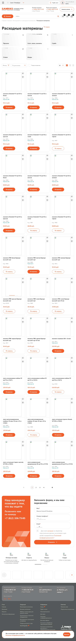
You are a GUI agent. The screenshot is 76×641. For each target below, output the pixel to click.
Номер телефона (42, 516)
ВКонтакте (9, 599)
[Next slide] (72, 575)
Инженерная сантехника (26, 607)
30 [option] (59, 65)
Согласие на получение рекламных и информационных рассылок (47, 628)
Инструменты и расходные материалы (27, 620)
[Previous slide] (4, 575)
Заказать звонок (66, 9)
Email (39, 524)
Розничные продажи (51, 7)
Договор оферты (44, 620)
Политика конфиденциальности (15, 635)
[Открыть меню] (3, 3)
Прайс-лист (55, 2)
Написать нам (64, 607)
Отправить (51, 542)
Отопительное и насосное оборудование (26, 616)
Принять (67, 634)
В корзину (9, 107)
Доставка (42, 614)
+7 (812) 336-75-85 (38, 9)
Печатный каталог (45, 611)
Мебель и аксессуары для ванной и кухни (26, 612)
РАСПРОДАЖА (24, 625)
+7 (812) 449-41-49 (52, 9)
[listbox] (17, 3)
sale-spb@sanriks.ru (45, 590)
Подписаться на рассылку (67, 609)
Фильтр (5, 65)
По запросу (58, 148)
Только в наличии (35, 65)
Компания (4, 609)
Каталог (8, 16)
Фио (38, 508)
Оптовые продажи (37, 7)
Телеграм (5, 599)
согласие (50, 531)
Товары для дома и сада (26, 623)
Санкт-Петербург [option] (15, 2)
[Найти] (58, 16)
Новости (4, 611)
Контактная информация (8, 614)
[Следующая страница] (52, 487)
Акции (42, 607)
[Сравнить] (22, 73)
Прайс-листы (43, 609)
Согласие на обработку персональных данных (46, 623)
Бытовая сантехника (25, 609)
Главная (4, 607)
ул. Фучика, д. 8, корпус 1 (62, 591)
